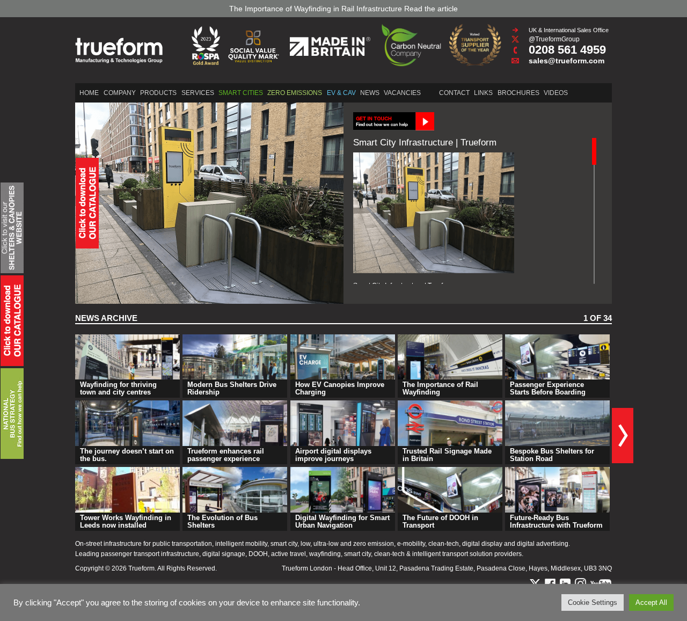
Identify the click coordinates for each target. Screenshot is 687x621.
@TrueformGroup (554, 39)
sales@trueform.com (566, 60)
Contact (454, 93)
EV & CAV (341, 93)
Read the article (431, 8)
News (369, 93)
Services (197, 93)
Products (158, 93)
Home (89, 93)
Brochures (518, 93)
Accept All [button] (651, 602)
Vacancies (402, 93)
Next (622, 435)
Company (120, 93)
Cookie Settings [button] (592, 602)
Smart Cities (240, 93)
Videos (556, 93)
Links (483, 93)
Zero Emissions (294, 93)
